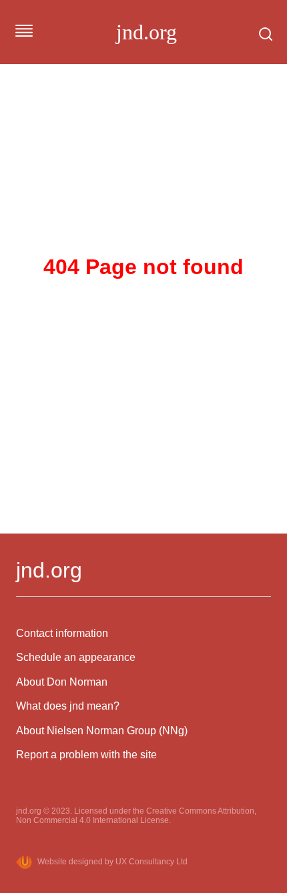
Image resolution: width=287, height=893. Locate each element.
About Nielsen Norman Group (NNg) (102, 730)
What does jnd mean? (67, 706)
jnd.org (146, 32)
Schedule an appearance (75, 657)
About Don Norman (61, 682)
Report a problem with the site (86, 754)
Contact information (62, 633)
